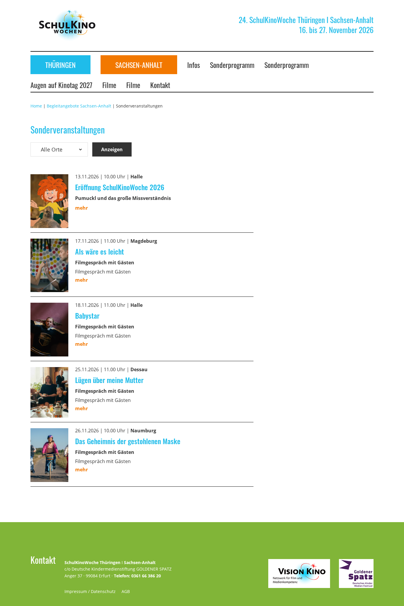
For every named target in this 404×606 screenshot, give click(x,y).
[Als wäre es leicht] (49, 242)
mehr (81, 208)
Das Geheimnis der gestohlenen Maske (127, 441)
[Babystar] (49, 306)
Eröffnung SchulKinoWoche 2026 (119, 187)
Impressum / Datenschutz (90, 591)
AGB (126, 591)
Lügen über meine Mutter (109, 379)
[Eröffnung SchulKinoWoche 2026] (49, 178)
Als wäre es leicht (99, 251)
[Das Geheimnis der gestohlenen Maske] (49, 432)
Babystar (87, 315)
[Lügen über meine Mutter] (49, 371)
